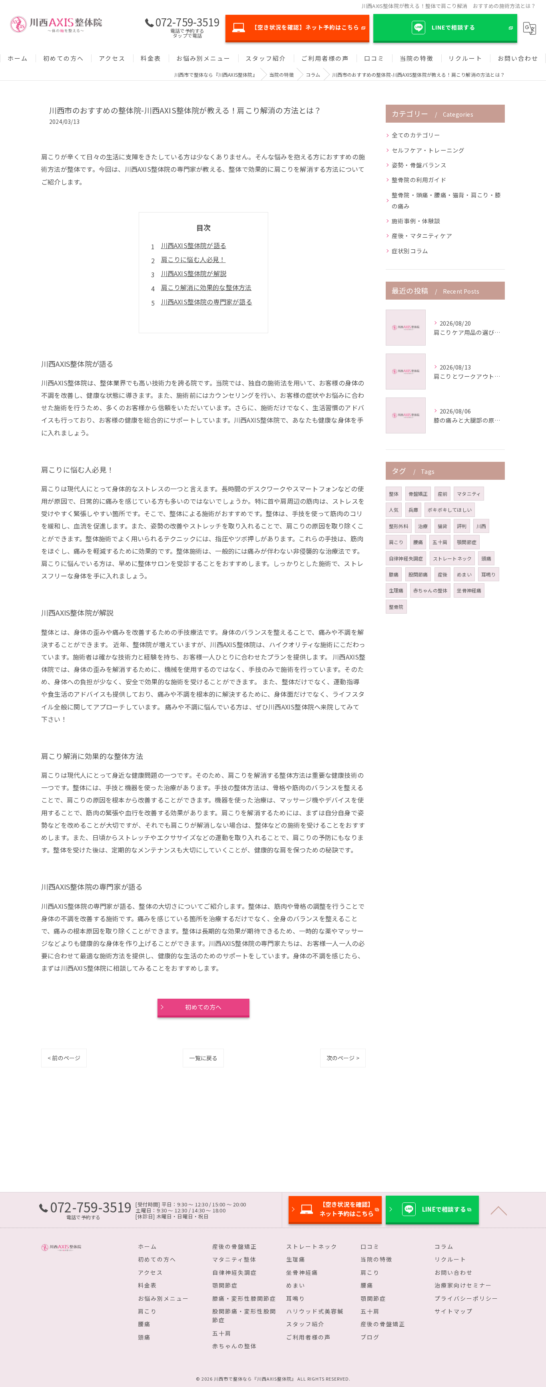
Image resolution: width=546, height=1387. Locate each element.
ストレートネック (452, 558)
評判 (461, 526)
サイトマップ (453, 1311)
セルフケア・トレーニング (428, 150)
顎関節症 (466, 542)
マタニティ (469, 493)
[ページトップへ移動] (499, 1210)
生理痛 (396, 590)
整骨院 (396, 606)
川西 (481, 526)
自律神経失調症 (406, 558)
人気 (394, 509)
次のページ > (343, 1058)
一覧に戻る (203, 1058)
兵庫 (413, 509)
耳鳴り (488, 574)
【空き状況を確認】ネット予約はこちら (305, 27)
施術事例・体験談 (416, 221)
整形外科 (399, 526)
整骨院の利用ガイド (419, 179)
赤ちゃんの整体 (430, 590)
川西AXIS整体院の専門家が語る (206, 301)
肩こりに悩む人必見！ (193, 259)
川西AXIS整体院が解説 (193, 273)
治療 (423, 526)
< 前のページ (64, 1058)
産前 (442, 493)
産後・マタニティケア (422, 235)
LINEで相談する (453, 27)
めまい (464, 574)
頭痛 (486, 558)
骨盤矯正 (418, 493)
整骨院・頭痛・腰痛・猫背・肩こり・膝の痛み (446, 200)
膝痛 (394, 574)
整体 (394, 493)
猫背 (442, 526)
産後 (442, 574)
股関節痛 (418, 574)
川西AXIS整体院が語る (193, 245)
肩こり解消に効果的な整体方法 (206, 287)
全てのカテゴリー (416, 135)
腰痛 (418, 542)
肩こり (396, 542)
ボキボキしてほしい (450, 509)
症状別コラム (410, 250)
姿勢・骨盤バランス (419, 165)
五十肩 (439, 542)
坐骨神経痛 (469, 590)
